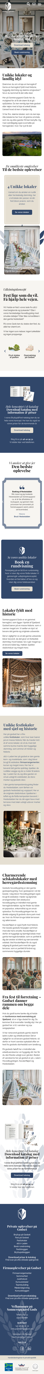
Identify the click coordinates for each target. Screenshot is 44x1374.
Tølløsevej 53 (22, 1315)
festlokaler (15, 737)
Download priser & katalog (22, 1257)
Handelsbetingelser (15, 1358)
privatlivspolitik (30, 1358)
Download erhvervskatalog (22, 1295)
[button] (5, 248)
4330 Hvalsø (22, 1317)
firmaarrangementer (29, 762)
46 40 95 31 (28, 439)
